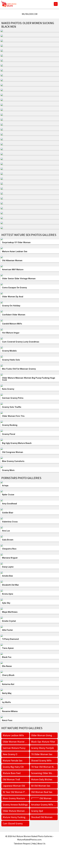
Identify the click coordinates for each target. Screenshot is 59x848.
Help (34, 843)
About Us (41, 843)
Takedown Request (22, 843)
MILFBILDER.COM (29, 14)
